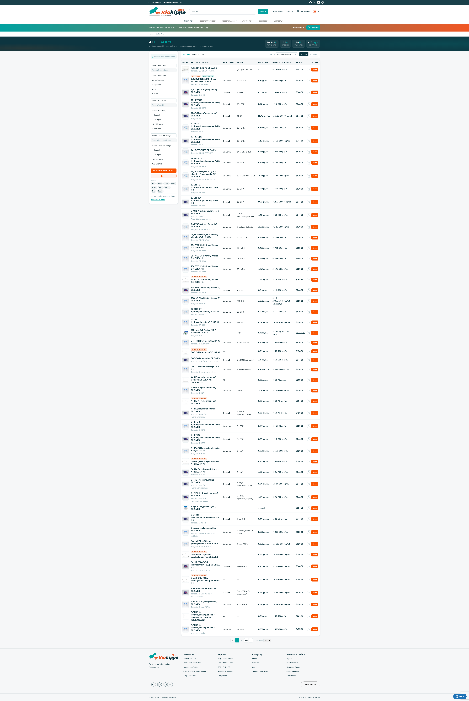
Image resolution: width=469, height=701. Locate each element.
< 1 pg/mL (156, 115)
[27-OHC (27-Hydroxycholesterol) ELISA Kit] (185, 312)
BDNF (167, 187)
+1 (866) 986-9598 (154, 2)
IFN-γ (173, 183)
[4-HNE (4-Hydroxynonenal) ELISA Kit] (185, 390)
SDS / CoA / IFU (189, 658)
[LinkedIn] (318, 2)
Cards (314, 54)
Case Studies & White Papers (194, 671)
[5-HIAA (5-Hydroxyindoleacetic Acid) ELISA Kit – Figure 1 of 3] (185, 461)
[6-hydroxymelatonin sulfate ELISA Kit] (185, 532)
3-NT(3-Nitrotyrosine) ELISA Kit (205, 358)
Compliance (222, 676)
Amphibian (156, 84)
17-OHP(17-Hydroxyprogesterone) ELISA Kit (204, 200)
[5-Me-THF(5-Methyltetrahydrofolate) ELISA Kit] (185, 519)
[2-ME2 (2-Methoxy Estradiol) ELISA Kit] (185, 227)
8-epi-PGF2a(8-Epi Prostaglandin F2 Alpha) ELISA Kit (205, 564)
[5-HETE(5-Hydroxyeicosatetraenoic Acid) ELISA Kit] (185, 439)
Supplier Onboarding (260, 671)
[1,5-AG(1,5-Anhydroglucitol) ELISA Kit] (185, 92)
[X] (314, 2)
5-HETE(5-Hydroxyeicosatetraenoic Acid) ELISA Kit (205, 437)
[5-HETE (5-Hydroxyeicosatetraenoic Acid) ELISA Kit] (185, 426)
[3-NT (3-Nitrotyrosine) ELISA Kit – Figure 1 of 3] (185, 351)
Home (151, 34)
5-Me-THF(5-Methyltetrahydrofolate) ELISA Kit (205, 517)
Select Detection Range (161, 146)
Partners (255, 663)
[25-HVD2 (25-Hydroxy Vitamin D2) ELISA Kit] (185, 248)
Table (305, 54)
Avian (154, 89)
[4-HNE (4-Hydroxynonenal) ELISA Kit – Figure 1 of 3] (185, 401)
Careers (255, 667)
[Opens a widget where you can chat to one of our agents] (460, 697)
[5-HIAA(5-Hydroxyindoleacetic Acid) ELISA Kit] (185, 472)
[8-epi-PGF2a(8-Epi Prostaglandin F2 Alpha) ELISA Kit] (185, 566)
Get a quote (313, 27)
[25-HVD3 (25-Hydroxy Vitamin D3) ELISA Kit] (185, 258)
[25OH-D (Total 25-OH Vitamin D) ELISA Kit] (185, 301)
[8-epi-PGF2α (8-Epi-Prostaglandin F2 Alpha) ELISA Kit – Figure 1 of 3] (185, 579)
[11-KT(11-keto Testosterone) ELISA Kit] (185, 116)
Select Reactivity (159, 75)
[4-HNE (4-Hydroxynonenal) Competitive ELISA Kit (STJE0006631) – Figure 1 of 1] (185, 380)
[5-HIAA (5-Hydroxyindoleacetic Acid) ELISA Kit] (185, 451)
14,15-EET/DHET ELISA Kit (203, 150)
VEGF (166, 183)
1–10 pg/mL (157, 120)
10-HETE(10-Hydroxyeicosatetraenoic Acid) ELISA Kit (205, 102)
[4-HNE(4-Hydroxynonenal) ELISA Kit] (185, 413)
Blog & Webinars (189, 676)
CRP (160, 187)
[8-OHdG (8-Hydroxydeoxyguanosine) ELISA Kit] (185, 629)
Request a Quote (293, 667)
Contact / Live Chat (225, 663)
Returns (317, 697)
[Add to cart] (309, 69)
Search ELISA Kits (164, 171)
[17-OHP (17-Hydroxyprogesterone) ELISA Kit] (185, 189)
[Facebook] (310, 2)
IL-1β (153, 191)
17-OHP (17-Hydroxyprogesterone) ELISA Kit (204, 187)
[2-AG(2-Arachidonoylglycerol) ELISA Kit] (185, 215)
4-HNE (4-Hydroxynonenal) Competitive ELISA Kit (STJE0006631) (203, 379)
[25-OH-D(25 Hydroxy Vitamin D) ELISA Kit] (185, 290)
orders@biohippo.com (174, 2)
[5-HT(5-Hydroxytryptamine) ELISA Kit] (185, 484)
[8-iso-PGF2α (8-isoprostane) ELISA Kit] (185, 604)
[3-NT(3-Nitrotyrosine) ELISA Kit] (185, 360)
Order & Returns (293, 671)
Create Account (292, 663)
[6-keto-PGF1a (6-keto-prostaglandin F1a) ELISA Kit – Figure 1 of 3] (185, 554)
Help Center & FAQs (225, 658)
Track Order (291, 676)
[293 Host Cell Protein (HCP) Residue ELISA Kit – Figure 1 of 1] (185, 333)
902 (246, 640)
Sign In (289, 658)
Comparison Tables (190, 667)
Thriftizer (173, 697)
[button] (316, 11)
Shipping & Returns (225, 671)
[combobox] (222, 12)
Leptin (160, 191)
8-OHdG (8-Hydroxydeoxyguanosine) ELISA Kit (203, 627)
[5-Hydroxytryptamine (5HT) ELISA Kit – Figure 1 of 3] (185, 508)
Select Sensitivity (159, 110)
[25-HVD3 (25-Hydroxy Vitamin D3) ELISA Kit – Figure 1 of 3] (185, 279)
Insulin (154, 187)
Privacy (303, 697)
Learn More (298, 27)
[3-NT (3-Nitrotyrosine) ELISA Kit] (185, 342)
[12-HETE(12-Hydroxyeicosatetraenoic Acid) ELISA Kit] (185, 141)
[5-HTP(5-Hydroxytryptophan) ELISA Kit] (185, 497)
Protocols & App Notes (192, 663)
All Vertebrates (158, 80)
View (315, 70)
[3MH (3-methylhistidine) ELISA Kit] (185, 369)
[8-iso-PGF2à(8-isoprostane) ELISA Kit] (185, 592)
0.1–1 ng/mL (157, 164)
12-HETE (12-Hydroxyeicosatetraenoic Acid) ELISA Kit (205, 126)
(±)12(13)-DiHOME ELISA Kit (204, 68)
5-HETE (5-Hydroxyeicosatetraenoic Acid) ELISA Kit (205, 424)
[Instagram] (322, 2)
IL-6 (153, 183)
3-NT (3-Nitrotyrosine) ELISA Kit (205, 341)
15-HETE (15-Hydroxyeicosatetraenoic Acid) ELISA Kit (205, 161)
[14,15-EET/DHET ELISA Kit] (185, 152)
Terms (310, 697)
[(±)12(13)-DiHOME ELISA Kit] (185, 69)
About (254, 658)
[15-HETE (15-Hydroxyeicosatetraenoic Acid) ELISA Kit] (185, 163)
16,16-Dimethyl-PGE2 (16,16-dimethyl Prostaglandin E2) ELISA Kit (204, 174)
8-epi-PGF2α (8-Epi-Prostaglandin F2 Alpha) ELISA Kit (205, 580)
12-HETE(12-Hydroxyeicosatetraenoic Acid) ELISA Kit (205, 139)
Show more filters (158, 200)
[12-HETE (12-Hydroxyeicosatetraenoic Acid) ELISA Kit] (185, 128)
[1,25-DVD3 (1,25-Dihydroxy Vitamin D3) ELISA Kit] (185, 80)
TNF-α (159, 183)
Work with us (310, 684)
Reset (163, 176)
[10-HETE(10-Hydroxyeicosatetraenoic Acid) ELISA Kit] (185, 104)
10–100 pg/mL (158, 124)
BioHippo (158, 697)
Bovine (155, 94)
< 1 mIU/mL (157, 129)
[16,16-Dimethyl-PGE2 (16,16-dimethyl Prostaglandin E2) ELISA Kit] (185, 176)
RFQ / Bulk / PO (224, 667)
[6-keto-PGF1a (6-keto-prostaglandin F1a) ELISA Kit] (185, 544)
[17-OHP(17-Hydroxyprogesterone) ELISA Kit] (185, 202)
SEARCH (263, 12)
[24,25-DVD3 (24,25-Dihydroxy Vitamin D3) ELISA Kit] (185, 237)
